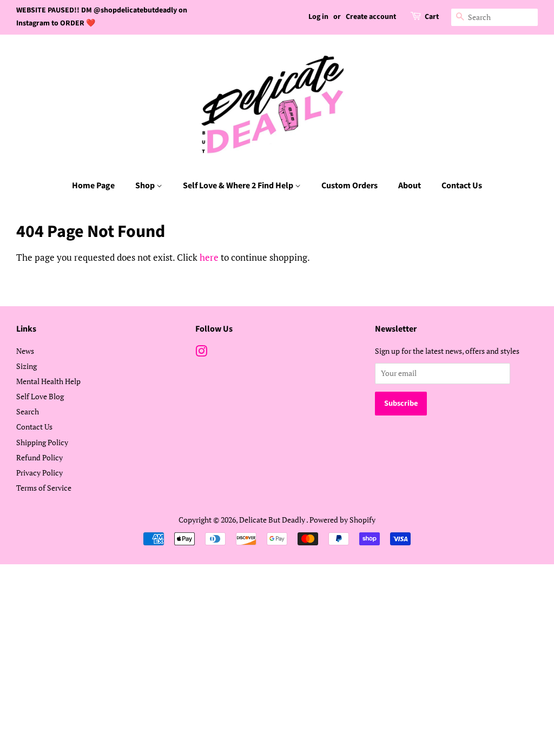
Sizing (26, 366)
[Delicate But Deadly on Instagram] (201, 353)
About (409, 186)
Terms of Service (43, 488)
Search (27, 411)
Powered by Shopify (342, 519)
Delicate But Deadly (272, 519)
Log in (318, 16)
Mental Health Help (48, 381)
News (25, 351)
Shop (145, 186)
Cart (432, 16)
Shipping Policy (42, 442)
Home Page (93, 186)
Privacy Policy (39, 472)
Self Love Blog (40, 396)
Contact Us (461, 186)
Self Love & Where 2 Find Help (239, 186)
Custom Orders (349, 186)
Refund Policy (39, 457)
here (209, 257)
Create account (371, 16)
